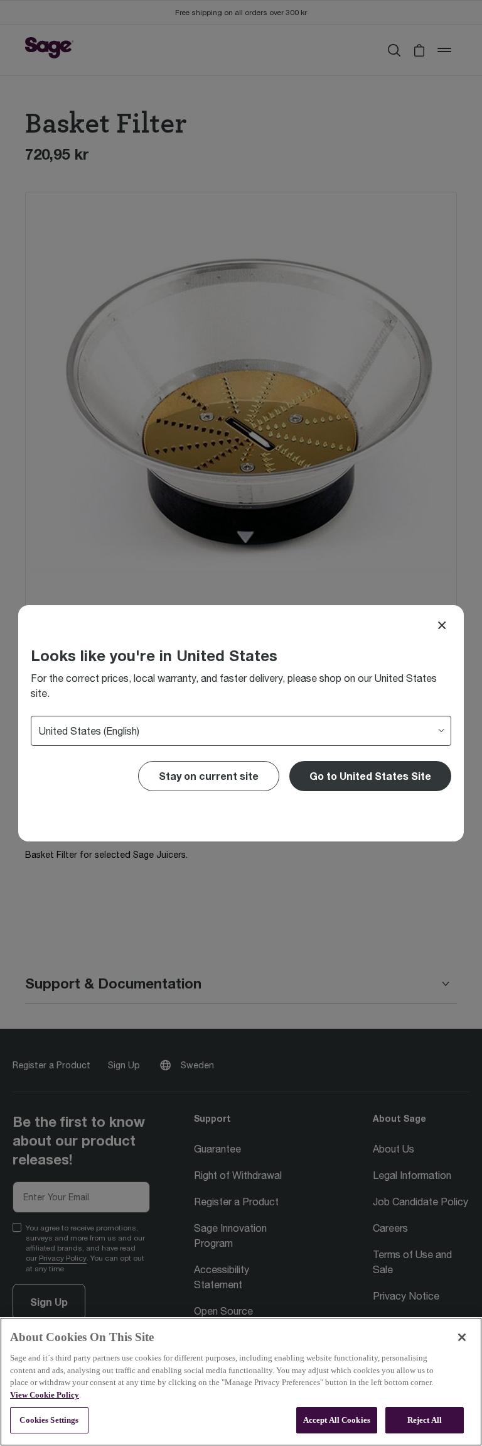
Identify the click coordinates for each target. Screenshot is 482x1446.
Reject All (424, 1420)
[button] (370, 776)
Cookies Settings (48, 1420)
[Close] (441, 625)
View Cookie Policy (44, 1394)
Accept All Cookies (336, 1420)
